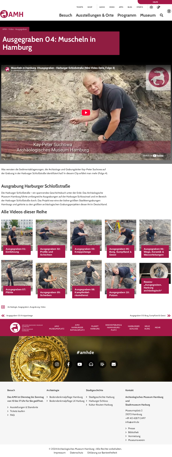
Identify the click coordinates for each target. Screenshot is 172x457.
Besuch (65, 15)
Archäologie (12, 307)
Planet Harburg (94, 327)
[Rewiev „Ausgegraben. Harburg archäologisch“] (155, 273)
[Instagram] (57, 364)
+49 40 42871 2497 (135, 418)
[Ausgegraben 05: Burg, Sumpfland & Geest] (120, 234)
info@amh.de (132, 422)
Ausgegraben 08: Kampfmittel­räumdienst (85, 292)
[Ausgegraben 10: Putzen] (120, 278)
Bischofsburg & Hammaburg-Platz (114, 327)
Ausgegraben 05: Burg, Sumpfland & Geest (120, 252)
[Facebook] (68, 364)
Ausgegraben (23, 307)
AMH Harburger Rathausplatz (77, 327)
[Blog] (102, 364)
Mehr (157, 327)
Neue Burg (147, 327)
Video (43, 307)
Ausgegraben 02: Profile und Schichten (50, 252)
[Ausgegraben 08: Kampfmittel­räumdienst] (86, 275)
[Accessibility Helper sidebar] (169, 11)
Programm (126, 15)
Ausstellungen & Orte (95, 15)
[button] (162, 15)
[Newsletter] (114, 364)
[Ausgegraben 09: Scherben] (51, 278)
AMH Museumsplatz (56, 327)
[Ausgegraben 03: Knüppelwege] (86, 234)
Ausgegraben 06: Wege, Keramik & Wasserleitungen (154, 252)
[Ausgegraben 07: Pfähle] (17, 275)
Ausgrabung (35, 307)
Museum (148, 15)
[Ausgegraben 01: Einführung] (17, 234)
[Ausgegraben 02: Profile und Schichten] (51, 234)
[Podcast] (91, 364)
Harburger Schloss (134, 327)
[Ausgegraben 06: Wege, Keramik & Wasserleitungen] (155, 234)
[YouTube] (80, 364)
